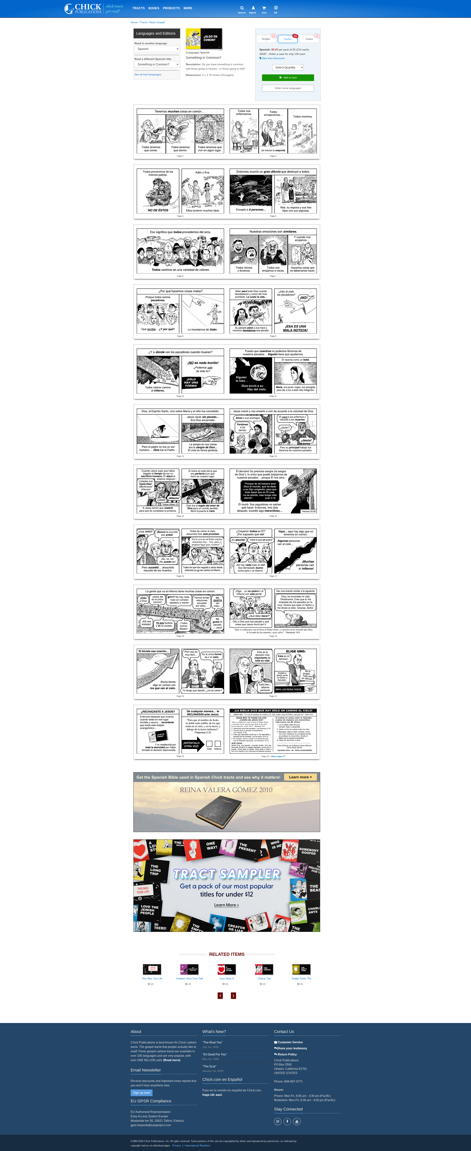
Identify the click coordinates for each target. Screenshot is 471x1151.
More (188, 8)
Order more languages (288, 88)
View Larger (276, 756)
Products (171, 8)
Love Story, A (227, 978)
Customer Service (290, 1042)
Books (153, 8)
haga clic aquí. (212, 1094)
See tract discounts (273, 58)
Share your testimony (292, 1048)
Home (134, 22)
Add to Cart (289, 77)
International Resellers (197, 1145)
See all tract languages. (148, 74)
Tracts (138, 8)
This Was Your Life (152, 978)
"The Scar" (209, 1066)
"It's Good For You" (214, 1054)
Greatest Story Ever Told (189, 978)
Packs (287, 39)
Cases (309, 38)
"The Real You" (212, 1042)
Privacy (176, 1145)
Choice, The (264, 978)
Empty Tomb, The (301, 978)
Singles (266, 38)
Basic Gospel (157, 22)
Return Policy (287, 1054)
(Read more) (171, 1060)
